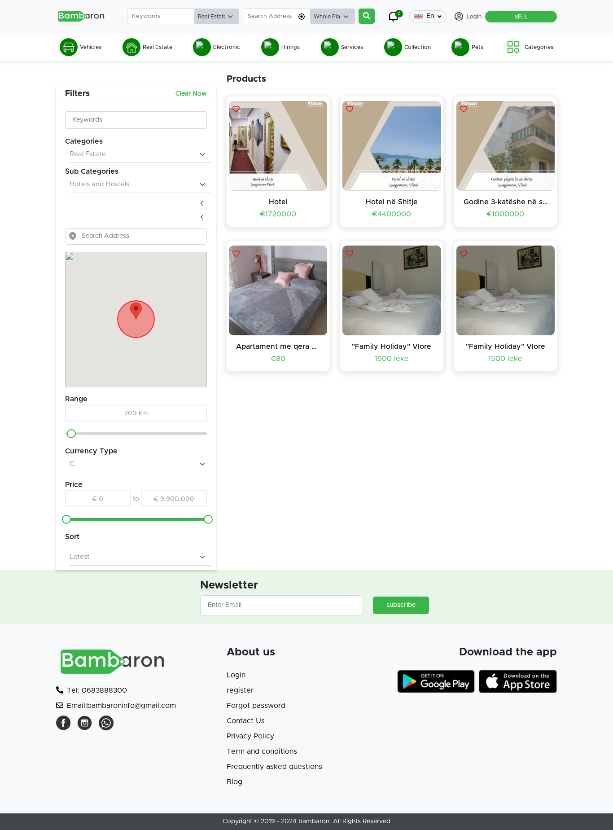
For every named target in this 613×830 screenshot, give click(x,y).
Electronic (226, 47)
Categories (539, 47)
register (240, 690)
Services (352, 47)
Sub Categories (91, 171)
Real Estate (157, 47)
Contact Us (246, 721)
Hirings (290, 47)
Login (236, 675)
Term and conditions (262, 751)
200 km (136, 413)
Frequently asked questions (274, 766)
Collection (417, 47)
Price (74, 484)
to (136, 499)
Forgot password (256, 705)
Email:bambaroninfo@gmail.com (121, 705)
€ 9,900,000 (174, 499)
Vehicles (90, 47)
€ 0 (97, 499)
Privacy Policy (250, 736)
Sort (72, 536)
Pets (477, 47)
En (430, 16)
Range (76, 399)
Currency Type (91, 451)
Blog (234, 782)
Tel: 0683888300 (97, 690)
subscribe (401, 605)
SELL (521, 16)
